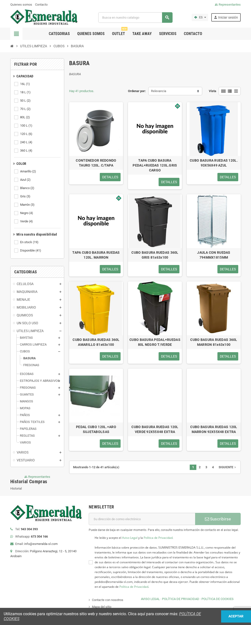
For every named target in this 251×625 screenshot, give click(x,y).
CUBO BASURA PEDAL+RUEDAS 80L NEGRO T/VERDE (154, 342)
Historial (16, 488)
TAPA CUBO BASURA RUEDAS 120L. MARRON (96, 255)
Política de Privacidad (158, 538)
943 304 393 (29, 529)
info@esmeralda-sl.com (41, 544)
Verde (26, 221)
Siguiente (228, 467)
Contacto (41, 4)
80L (25, 117)
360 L (26, 150)
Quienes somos (21, 4)
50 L (25, 100)
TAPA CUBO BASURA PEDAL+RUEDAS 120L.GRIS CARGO (155, 165)
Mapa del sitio (101, 607)
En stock (29, 242)
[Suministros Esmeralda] (44, 17)
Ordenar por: (137, 91)
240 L (26, 142)
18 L (25, 92)
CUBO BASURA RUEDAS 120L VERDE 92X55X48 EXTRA (154, 429)
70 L (25, 109)
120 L (26, 134)
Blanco (27, 188)
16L (25, 84)
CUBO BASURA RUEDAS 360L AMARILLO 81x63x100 (96, 342)
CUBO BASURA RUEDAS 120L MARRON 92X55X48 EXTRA (213, 429)
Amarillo (28, 171)
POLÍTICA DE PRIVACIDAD (180, 599)
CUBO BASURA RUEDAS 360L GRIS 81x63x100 (154, 255)
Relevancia (158, 91)
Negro (26, 213)
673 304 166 (39, 536)
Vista (212, 91)
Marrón (27, 204)
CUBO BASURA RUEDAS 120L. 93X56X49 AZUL (214, 162)
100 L (26, 125)
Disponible (30, 250)
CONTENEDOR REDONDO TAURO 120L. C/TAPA (96, 162)
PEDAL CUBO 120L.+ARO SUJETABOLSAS (96, 429)
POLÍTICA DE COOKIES (217, 599)
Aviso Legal (130, 538)
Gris (25, 196)
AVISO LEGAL (150, 599)
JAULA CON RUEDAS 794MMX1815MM (213, 255)
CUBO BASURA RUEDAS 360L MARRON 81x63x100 (213, 342)
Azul (25, 179)
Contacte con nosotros (107, 600)
